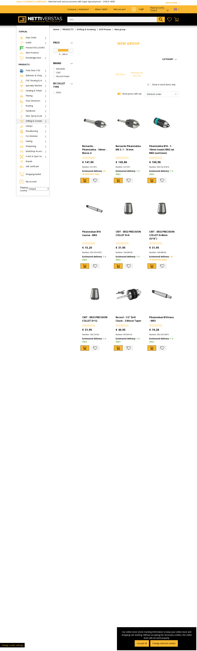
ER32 (58, 92)
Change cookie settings (12, 645)
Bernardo (60, 68)
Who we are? (119, 9)
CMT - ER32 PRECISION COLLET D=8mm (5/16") (162, 235)
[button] (128, 59)
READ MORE (172, 2)
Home (56, 29)
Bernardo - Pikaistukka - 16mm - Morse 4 (94, 149)
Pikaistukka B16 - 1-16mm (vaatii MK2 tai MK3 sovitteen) (161, 149)
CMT (58, 72)
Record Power (63, 76)
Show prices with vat (131, 93)
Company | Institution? (78, 9)
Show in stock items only (163, 84)
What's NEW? (101, 9)
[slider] (55, 50)
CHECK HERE (109, 1)
